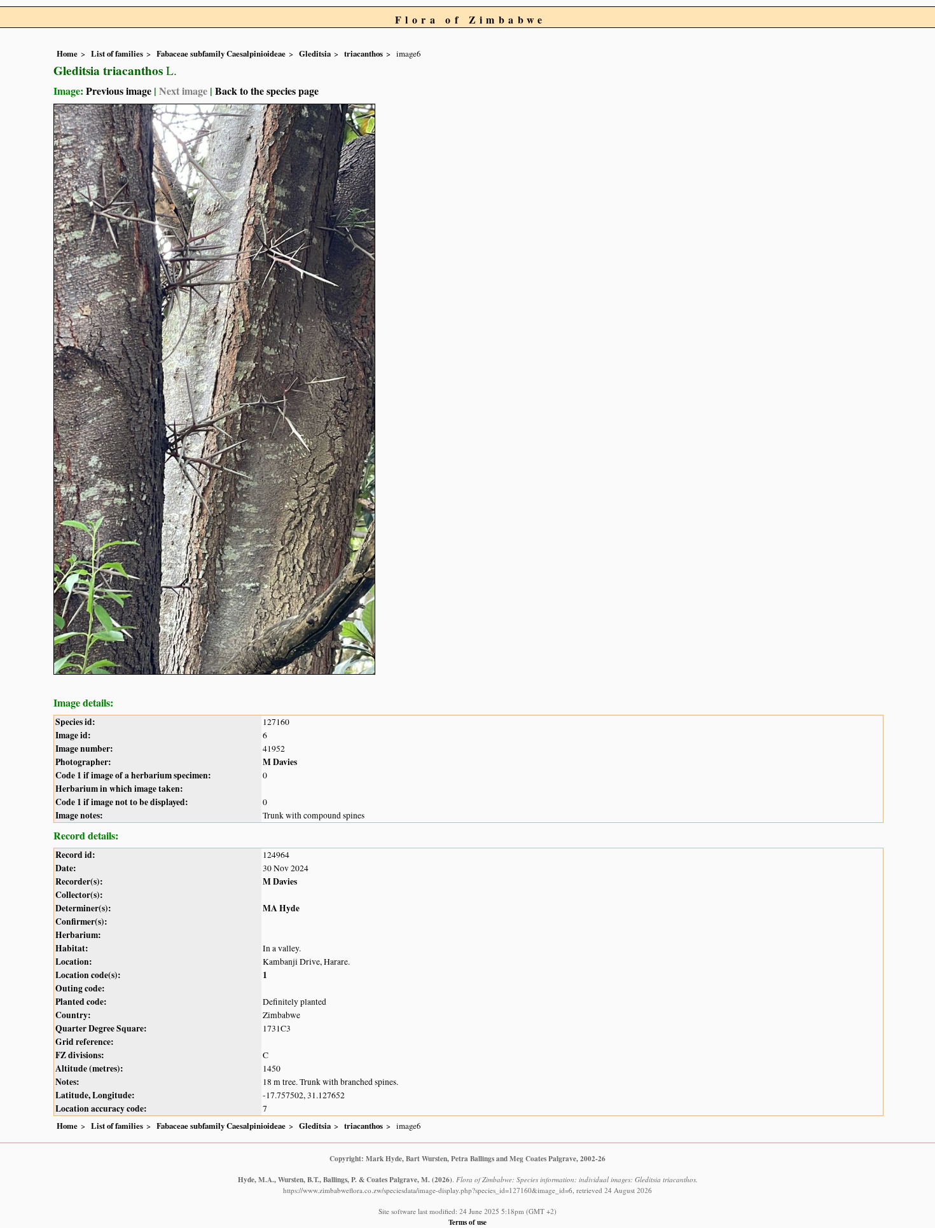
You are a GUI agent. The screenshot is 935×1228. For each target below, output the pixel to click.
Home (67, 53)
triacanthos (363, 53)
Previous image (118, 90)
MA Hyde (281, 908)
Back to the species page (267, 90)
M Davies (280, 761)
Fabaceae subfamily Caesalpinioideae (221, 53)
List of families (117, 53)
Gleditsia (315, 53)
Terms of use (467, 1222)
